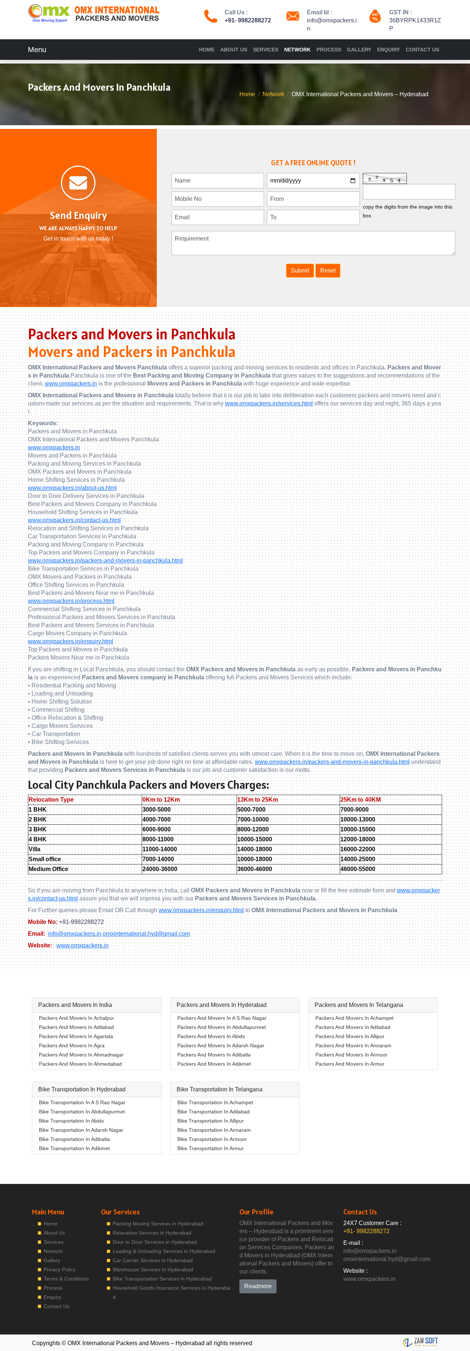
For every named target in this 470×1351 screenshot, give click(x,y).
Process (329, 50)
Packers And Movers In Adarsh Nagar (220, 1045)
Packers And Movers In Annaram (353, 1045)
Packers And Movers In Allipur (349, 1036)
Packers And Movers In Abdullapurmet (221, 1027)
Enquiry (388, 50)
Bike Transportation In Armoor (212, 1139)
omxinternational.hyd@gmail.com (146, 934)
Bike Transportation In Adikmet (74, 1148)
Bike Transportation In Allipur (210, 1121)
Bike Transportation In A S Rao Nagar (82, 1102)
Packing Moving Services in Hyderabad (158, 1224)
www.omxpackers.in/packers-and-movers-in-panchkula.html (105, 560)
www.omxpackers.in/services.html (269, 403)
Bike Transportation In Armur (210, 1148)
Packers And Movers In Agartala (76, 1036)
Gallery (359, 50)
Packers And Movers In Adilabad (76, 1027)
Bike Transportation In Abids (71, 1121)
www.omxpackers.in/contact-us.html (74, 520)
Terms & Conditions (66, 1279)
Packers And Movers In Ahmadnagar (81, 1055)
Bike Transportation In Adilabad (213, 1112)
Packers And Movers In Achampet (354, 1018)
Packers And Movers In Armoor (351, 1055)
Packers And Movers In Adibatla (214, 1055)
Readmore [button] (258, 1286)
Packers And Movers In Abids (211, 1036)
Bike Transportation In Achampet (215, 1102)
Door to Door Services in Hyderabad (155, 1242)
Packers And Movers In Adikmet (214, 1064)
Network (297, 50)
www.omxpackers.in (71, 383)
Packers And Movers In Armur (349, 1064)
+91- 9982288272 (248, 20)
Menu (37, 50)
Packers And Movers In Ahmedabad (80, 1064)
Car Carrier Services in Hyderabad (153, 1260)
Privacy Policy (60, 1269)
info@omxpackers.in (74, 934)
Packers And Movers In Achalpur (76, 1018)
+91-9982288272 (81, 922)
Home (206, 50)
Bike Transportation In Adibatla (74, 1139)
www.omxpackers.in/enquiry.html (70, 641)
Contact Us (422, 50)
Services (265, 50)
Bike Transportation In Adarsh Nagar (81, 1130)
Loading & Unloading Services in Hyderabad (164, 1251)
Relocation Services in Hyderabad (152, 1233)
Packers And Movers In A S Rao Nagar (222, 1018)
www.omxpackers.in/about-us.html (72, 488)
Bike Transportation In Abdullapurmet (82, 1112)
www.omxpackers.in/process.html (71, 601)
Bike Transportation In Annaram (214, 1130)
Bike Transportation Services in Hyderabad (162, 1279)
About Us (233, 50)
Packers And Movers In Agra (72, 1045)
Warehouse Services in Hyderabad (153, 1269)
